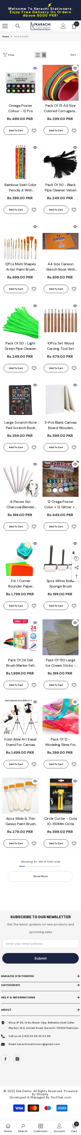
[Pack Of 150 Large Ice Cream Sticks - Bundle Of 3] (61, 637)
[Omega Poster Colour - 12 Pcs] (20, 83)
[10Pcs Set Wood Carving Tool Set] (61, 320)
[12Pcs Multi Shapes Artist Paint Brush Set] (20, 241)
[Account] (63, 26)
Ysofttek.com (61, 1097)
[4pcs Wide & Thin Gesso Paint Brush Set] (20, 796)
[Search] (17, 26)
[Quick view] (35, 68)
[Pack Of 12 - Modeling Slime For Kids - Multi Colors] (61, 716)
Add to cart (16, 130)
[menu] (5, 26)
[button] (38, 55)
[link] (23, 1128)
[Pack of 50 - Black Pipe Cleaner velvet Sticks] (61, 162)
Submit (40, 958)
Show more (40, 876)
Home (5, 36)
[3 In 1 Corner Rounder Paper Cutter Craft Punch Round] (20, 558)
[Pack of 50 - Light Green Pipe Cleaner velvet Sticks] (20, 320)
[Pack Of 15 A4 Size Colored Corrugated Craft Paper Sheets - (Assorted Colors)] (61, 83)
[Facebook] (5, 1059)
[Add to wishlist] (34, 130)
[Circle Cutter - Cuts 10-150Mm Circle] (61, 796)
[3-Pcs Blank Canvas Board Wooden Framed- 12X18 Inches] (61, 400)
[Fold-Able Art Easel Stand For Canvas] (20, 716)
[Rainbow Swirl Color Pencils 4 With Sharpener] (20, 162)
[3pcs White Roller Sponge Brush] (61, 558)
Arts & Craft (21, 36)
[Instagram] (17, 1059)
